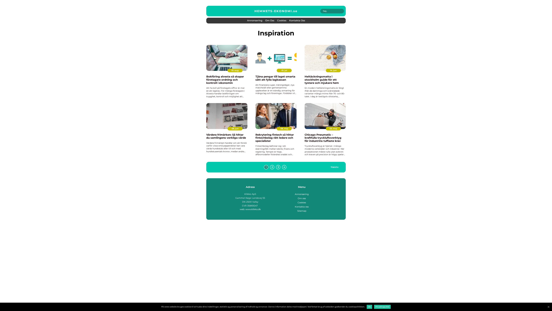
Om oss (269, 20)
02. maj (333, 128)
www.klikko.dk (253, 209)
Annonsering (254, 20)
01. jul (284, 70)
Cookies (281, 20)
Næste (335, 167)
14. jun (333, 70)
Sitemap (301, 210)
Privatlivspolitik (382, 307)
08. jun (235, 128)
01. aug (235, 70)
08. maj (284, 128)
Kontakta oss (297, 20)
